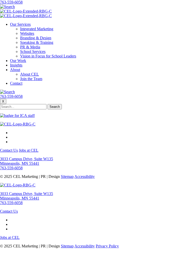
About (15, 70)
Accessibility (84, 176)
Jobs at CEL (28, 150)
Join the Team (31, 79)
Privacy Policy (107, 246)
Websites (27, 33)
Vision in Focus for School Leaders (48, 56)
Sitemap (67, 176)
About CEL (29, 74)
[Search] (7, 7)
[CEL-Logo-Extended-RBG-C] (26, 11)
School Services (32, 51)
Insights (16, 65)
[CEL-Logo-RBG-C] (17, 124)
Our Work (18, 60)
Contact (16, 83)
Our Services (20, 24)
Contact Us (9, 150)
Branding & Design (35, 38)
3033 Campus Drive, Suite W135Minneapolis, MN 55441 (26, 161)
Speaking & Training (36, 42)
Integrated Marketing (36, 29)
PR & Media (30, 47)
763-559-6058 (11, 2)
